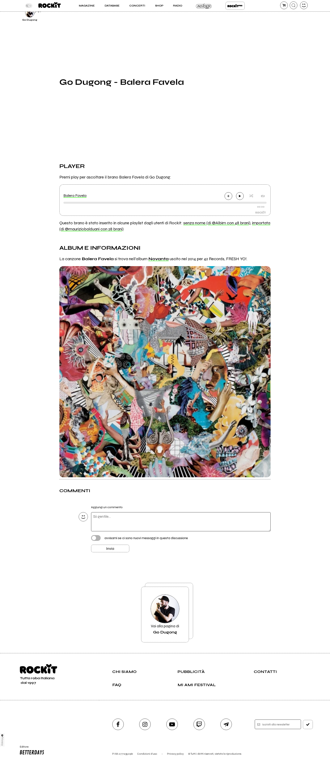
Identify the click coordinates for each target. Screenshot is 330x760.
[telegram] (226, 724)
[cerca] (293, 5)
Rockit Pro (235, 6)
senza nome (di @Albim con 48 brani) (216, 222)
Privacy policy (175, 753)
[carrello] (284, 5)
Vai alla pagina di (165, 629)
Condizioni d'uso (147, 753)
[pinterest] (280, 12)
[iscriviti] (308, 724)
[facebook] (118, 724)
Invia (110, 548)
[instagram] (145, 724)
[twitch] (199, 724)
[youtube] (172, 724)
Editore (22, 748)
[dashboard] (304, 5)
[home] (49, 5)
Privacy (2, 741)
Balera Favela (75, 195)
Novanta (158, 258)
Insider (204, 6)
